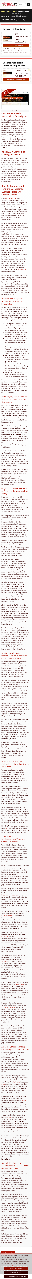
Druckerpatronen (11, 198)
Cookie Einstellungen (16, 1272)
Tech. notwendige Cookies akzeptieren (16, 1276)
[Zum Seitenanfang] (29, 1277)
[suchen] (24, 4)
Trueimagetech (10, 1007)
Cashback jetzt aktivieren (16, 45)
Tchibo (9, 1117)
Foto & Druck (13, 11)
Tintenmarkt (5, 961)
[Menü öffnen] (28, 4)
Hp (18, 566)
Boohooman (5, 1105)
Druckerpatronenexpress (9, 895)
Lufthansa (16, 1082)
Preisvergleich (22, 269)
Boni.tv (3, 11)
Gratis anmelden (8, 1253)
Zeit (7, 828)
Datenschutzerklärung (7, 1265)
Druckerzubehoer (7, 916)
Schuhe (24, 1101)
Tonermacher (20, 984)
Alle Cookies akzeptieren (16, 1268)
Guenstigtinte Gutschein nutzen (16, 79)
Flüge (3, 1084)
